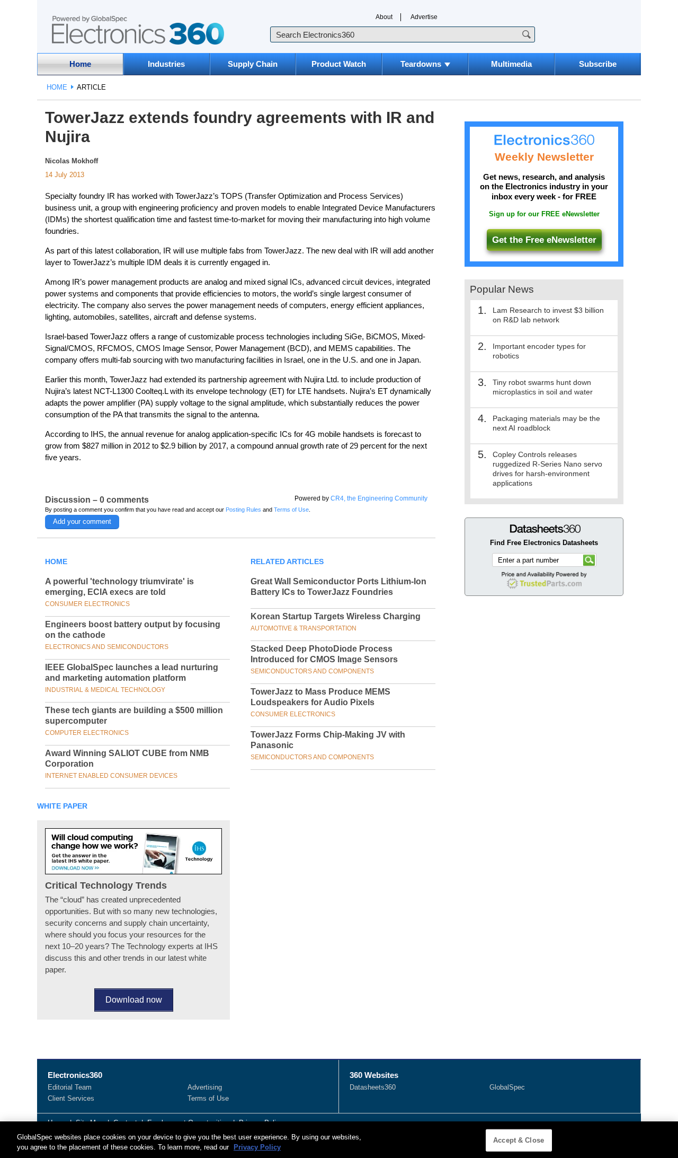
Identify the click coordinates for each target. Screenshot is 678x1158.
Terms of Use (291, 509)
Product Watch (338, 63)
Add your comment (82, 521)
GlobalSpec (507, 1087)
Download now (133, 999)
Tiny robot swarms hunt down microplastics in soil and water (543, 387)
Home (80, 63)
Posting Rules (243, 509)
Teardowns (420, 63)
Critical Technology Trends (106, 885)
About (384, 17)
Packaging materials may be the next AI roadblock (546, 423)
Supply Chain (253, 63)
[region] (339, 1139)
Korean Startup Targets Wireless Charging (336, 616)
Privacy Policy (257, 1147)
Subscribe (598, 63)
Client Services (71, 1098)
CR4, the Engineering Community (379, 498)
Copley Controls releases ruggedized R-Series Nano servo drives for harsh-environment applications (547, 468)
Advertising (205, 1087)
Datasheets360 (373, 1087)
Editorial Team (70, 1087)
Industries (166, 63)
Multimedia (511, 63)
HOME (57, 87)
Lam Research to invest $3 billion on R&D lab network (548, 315)
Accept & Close (518, 1140)
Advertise (424, 17)
